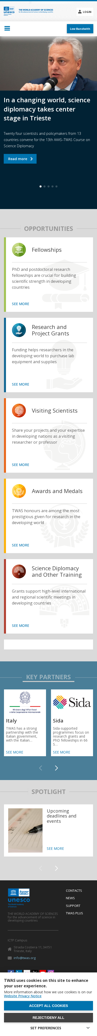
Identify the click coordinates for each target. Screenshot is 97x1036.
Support (73, 906)
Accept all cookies (48, 1006)
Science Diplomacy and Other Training (57, 571)
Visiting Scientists (55, 410)
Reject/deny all (48, 1018)
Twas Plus (74, 913)
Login (87, 12)
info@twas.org (25, 958)
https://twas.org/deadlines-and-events (48, 830)
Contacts (74, 891)
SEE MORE (20, 304)
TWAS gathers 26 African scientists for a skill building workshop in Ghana (34, 152)
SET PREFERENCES (45, 1028)
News (70, 898)
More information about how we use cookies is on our (48, 994)
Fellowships (47, 250)
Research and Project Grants (50, 330)
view (20, 249)
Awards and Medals (57, 491)
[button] (56, 768)
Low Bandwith (80, 29)
